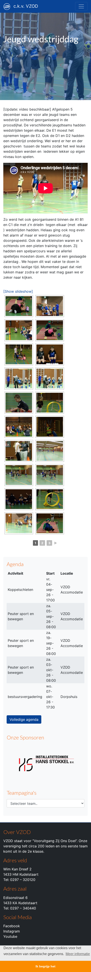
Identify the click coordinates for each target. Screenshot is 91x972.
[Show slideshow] (18, 291)
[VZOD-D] (49, 427)
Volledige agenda (23, 719)
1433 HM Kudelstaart (20, 874)
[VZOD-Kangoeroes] (19, 306)
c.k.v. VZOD (25, 6)
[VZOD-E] (49, 306)
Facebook (11, 926)
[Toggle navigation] (81, 6)
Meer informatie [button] (78, 954)
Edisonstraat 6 (15, 897)
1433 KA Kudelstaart (20, 903)
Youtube (10, 936)
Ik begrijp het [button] (45, 966)
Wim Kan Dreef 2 (17, 869)
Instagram (11, 931)
